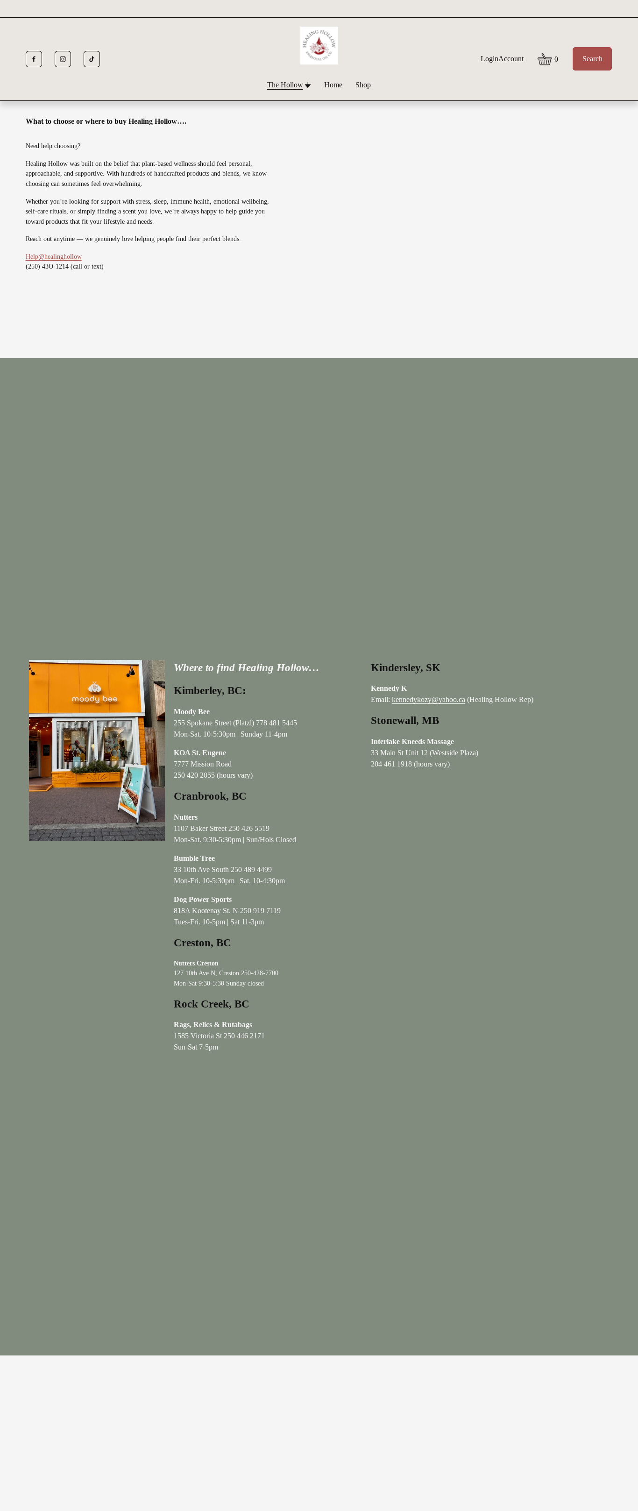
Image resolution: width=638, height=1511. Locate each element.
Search (592, 59)
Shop (363, 85)
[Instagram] (63, 59)
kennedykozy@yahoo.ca (428, 699)
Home (333, 85)
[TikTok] (92, 59)
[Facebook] (34, 59)
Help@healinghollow (54, 256)
